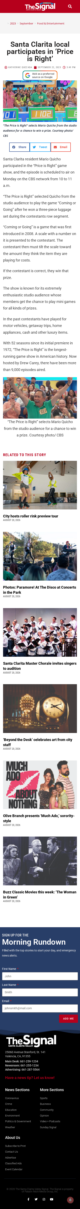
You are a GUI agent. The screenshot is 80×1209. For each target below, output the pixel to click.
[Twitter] (36, 1199)
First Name (9, 968)
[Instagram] (43, 1199)
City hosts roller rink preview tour (30, 516)
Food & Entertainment (50, 23)
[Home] (5, 23)
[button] (10, 6)
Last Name (9, 984)
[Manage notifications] (70, 1200)
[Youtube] (51, 1199)
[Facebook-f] (28, 1199)
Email (6, 1001)
